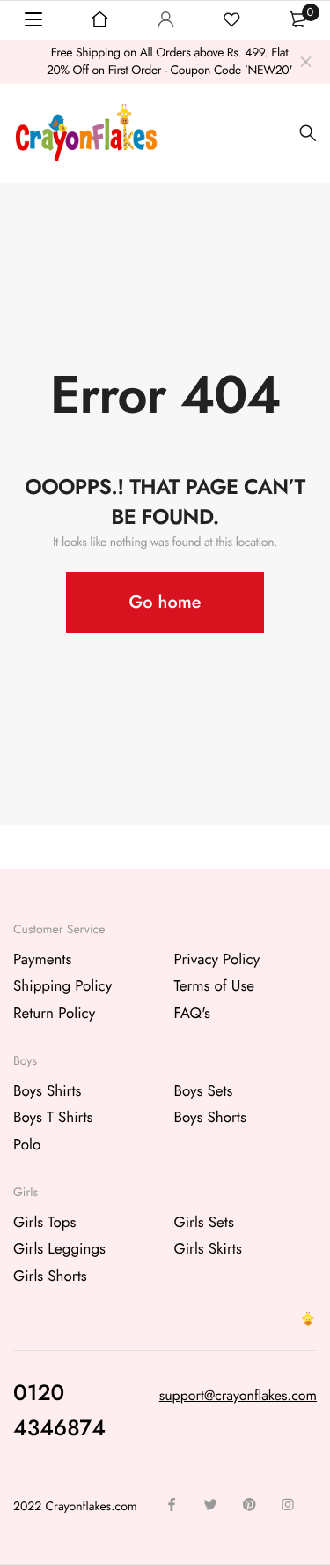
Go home (165, 602)
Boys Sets (203, 1091)
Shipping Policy (62, 986)
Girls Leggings (59, 1249)
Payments (42, 959)
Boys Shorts (210, 1117)
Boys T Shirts (52, 1117)
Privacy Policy (217, 959)
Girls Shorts (50, 1276)
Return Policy (54, 1013)
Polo (26, 1145)
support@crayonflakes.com (238, 1396)
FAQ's (192, 1013)
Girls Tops (44, 1222)
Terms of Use (214, 986)
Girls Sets (204, 1222)
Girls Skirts (208, 1249)
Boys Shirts (47, 1091)
